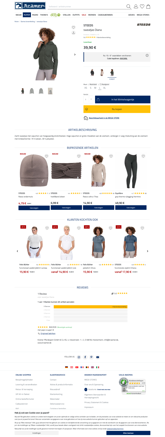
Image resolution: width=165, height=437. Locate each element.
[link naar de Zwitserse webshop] (77, 367)
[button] (55, 14)
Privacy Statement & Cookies (96, 402)
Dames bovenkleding (28, 21)
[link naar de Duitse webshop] (67, 367)
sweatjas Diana (42, 21)
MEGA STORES (143, 14)
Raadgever (106, 84)
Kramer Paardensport (95, 374)
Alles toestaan (128, 433)
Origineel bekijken (48, 333)
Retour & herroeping (24, 389)
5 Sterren (47, 306)
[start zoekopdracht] (129, 6)
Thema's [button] (44, 14)
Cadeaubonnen (22, 403)
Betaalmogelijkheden (24, 379)
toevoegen (98, 207)
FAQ (17, 408)
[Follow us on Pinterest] (91, 357)
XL (104, 88)
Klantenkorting (56, 394)
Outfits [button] (76, 14)
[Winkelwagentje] (148, 6)
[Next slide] (75, 54)
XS (85, 88)
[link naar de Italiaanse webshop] (98, 367)
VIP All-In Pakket (22, 394)
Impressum (88, 407)
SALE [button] (84, 14)
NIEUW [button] (19, 14)
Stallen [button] (66, 14)
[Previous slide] (16, 54)
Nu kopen (117, 109)
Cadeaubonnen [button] (105, 14)
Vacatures (97, 389)
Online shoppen (23, 374)
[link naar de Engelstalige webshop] (93, 367)
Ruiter (17, 21)
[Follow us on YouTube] (97, 357)
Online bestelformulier (25, 398)
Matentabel (54, 398)
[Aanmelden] (136, 6)
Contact (53, 379)
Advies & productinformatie (61, 384)
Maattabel (93, 84)
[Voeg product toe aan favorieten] (73, 27)
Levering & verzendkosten (26, 384)
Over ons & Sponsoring (93, 384)
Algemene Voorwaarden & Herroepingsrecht (95, 396)
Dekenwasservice (57, 403)
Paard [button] (35, 14)
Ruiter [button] (27, 14)
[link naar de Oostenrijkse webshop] (72, 367)
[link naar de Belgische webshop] (88, 367)
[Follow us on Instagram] (78, 357)
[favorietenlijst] (142, 6)
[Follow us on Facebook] (85, 357)
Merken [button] (92, 14)
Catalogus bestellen (58, 408)
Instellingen (36, 433)
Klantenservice (57, 374)
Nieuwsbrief (55, 389)
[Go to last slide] (17, 251)
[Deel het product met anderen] (73, 33)
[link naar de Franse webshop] (82, 367)
